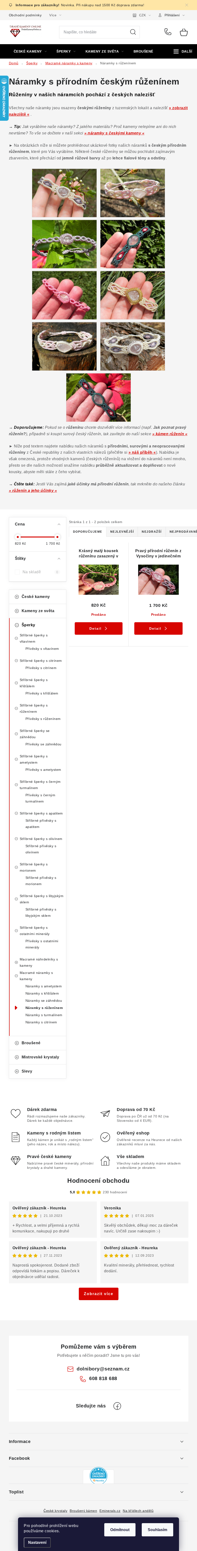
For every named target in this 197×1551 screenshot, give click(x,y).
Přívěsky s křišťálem (41, 693)
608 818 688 (169, 32)
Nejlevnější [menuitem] (122, 531)
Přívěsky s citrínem (41, 668)
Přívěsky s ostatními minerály (41, 944)
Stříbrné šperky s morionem (34, 867)
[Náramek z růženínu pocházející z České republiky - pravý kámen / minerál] (64, 346)
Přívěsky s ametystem (43, 770)
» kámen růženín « (170, 434)
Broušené (31, 1043)
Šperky (28, 625)
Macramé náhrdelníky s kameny (39, 962)
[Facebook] (117, 1406)
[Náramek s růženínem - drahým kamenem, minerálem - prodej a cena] (132, 193)
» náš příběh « (142, 452)
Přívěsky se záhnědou (43, 744)
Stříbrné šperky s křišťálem (34, 683)
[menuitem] (30, 51)
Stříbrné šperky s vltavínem (34, 638)
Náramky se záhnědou (43, 1000)
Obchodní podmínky (25, 15)
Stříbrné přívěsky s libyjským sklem (40, 912)
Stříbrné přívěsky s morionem (40, 881)
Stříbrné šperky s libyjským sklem (42, 899)
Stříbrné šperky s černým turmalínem (40, 785)
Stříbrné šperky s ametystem (34, 759)
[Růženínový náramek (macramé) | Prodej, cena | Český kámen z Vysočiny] (64, 295)
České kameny (36, 597)
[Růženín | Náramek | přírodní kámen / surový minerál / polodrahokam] (64, 193)
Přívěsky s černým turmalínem (40, 798)
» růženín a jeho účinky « (33, 491)
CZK (142, 15)
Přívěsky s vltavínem (42, 649)
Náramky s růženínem (44, 1008)
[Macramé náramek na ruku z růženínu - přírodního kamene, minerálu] (132, 244)
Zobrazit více (98, 1294)
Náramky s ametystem (43, 986)
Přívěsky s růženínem (43, 719)
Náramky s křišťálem (42, 993)
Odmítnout (119, 1530)
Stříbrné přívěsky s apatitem (40, 824)
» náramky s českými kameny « (114, 133)
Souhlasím (157, 1530)
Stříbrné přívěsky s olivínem (40, 849)
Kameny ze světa (38, 611)
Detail (95, 628)
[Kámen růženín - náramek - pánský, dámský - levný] (98, 397)
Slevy (27, 1071)
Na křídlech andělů (138, 1511)
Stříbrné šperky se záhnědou (35, 734)
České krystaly (55, 1511)
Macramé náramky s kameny (36, 976)
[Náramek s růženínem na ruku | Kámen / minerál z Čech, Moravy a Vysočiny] (132, 295)
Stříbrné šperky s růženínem (34, 708)
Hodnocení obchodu (98, 1180)
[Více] (183, 51)
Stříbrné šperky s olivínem (41, 839)
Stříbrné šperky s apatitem (41, 813)
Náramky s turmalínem (43, 1015)
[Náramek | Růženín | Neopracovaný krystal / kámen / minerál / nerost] (132, 346)
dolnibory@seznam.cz (103, 1368)
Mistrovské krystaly (40, 1057)
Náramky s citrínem (41, 1022)
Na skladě (40, 572)
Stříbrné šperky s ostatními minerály (35, 931)
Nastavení (37, 1542)
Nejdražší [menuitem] (152, 531)
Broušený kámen (83, 1511)
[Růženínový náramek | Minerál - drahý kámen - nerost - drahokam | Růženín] (64, 244)
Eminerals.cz (109, 1511)
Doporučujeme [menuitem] (87, 531)
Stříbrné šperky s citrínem (41, 661)
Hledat (133, 32)
